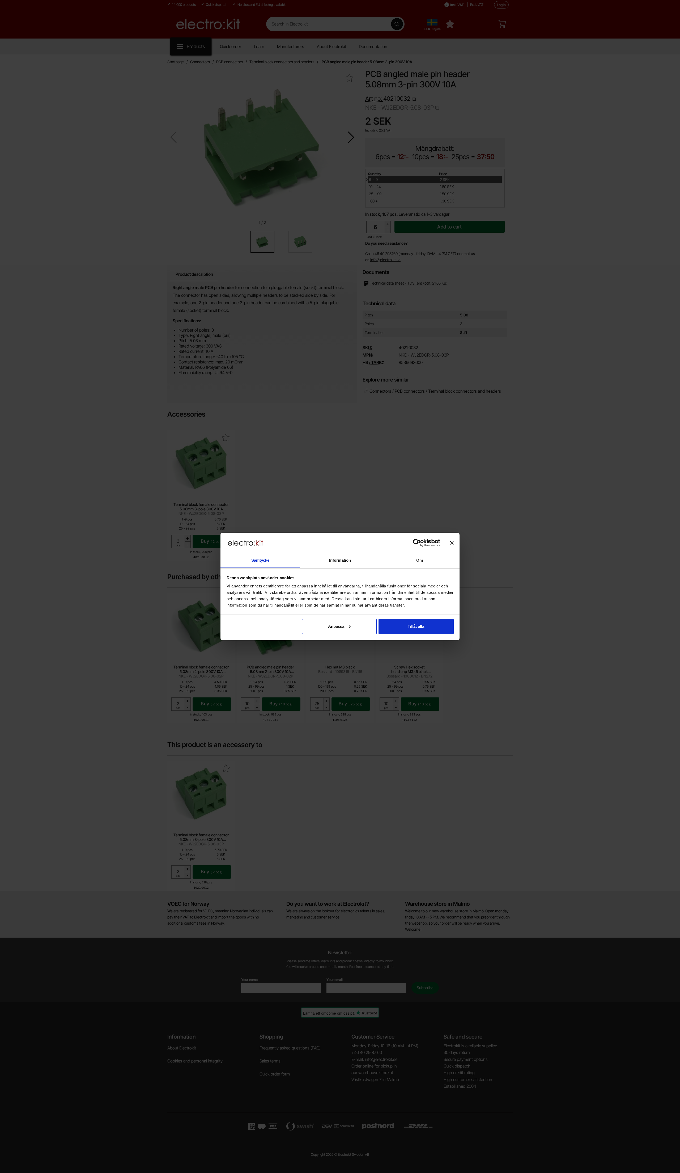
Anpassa (336, 626)
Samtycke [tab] (260, 560)
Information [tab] (340, 560)
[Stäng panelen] (452, 543)
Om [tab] (419, 560)
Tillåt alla (416, 626)
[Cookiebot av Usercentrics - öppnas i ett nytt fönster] (417, 543)
